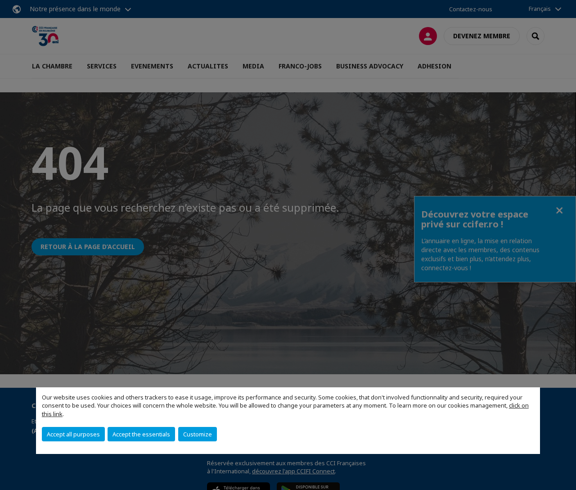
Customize (197, 434)
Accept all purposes (73, 434)
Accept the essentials (141, 434)
